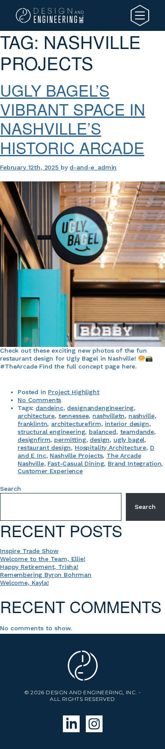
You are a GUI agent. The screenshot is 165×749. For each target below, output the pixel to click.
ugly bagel (129, 439)
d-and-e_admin (93, 167)
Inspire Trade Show (29, 550)
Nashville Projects (76, 455)
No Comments (39, 399)
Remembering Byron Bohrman (46, 574)
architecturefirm (76, 423)
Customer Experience (50, 470)
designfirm (34, 439)
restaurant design (44, 447)
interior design (127, 423)
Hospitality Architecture (110, 447)
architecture (36, 415)
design (100, 439)
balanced (102, 431)
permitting (70, 439)
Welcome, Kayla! (24, 582)
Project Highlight (73, 391)
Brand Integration (134, 463)
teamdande (137, 431)
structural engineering (51, 431)
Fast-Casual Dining (76, 463)
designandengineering (100, 407)
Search (10, 488)
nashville (141, 415)
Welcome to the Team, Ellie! (42, 558)
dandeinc (49, 407)
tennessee (74, 415)
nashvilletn (108, 415)
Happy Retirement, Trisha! (39, 566)
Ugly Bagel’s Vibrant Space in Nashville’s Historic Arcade (72, 118)
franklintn (32, 423)
